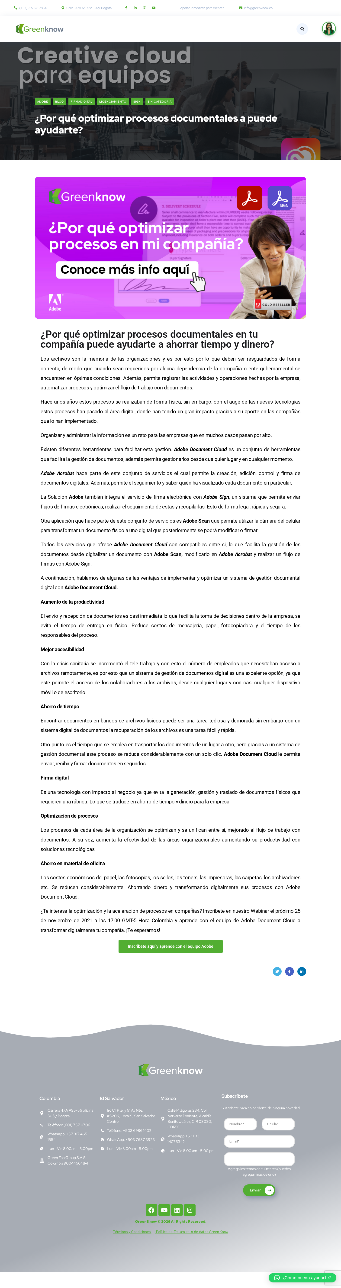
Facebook (289, 971)
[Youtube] (154, 8)
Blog (59, 102)
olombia (49, 1098)
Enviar (255, 1190)
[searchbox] (228, 1159)
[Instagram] (144, 8)
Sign (137, 102)
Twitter (277, 971)
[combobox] (259, 1159)
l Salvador (112, 1098)
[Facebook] (151, 1210)
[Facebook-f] (126, 8)
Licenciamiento (112, 102)
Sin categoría (160, 102)
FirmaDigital (81, 102)
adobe (42, 102)
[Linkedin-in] (135, 8)
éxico (168, 1098)
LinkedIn (301, 971)
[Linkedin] (177, 1210)
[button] (302, 1277)
